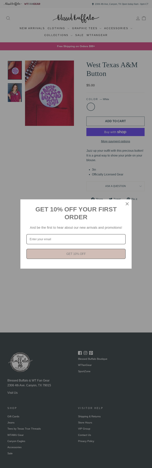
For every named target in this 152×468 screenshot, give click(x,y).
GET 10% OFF (76, 253)
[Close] (127, 203)
